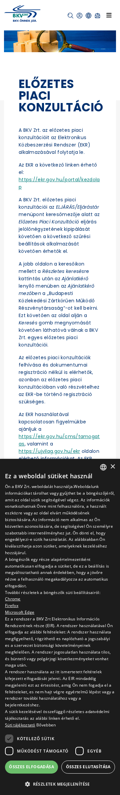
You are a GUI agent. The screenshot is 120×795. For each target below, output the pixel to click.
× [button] (112, 466)
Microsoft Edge (19, 612)
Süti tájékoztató (20, 725)
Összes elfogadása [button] (31, 767)
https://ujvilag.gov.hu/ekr (49, 451)
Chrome (13, 599)
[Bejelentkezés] (79, 15)
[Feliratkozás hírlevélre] (97, 15)
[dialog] (60, 627)
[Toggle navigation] (109, 15)
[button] (70, 15)
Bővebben (46, 725)
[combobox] (103, 467)
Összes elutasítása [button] (88, 767)
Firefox (11, 605)
